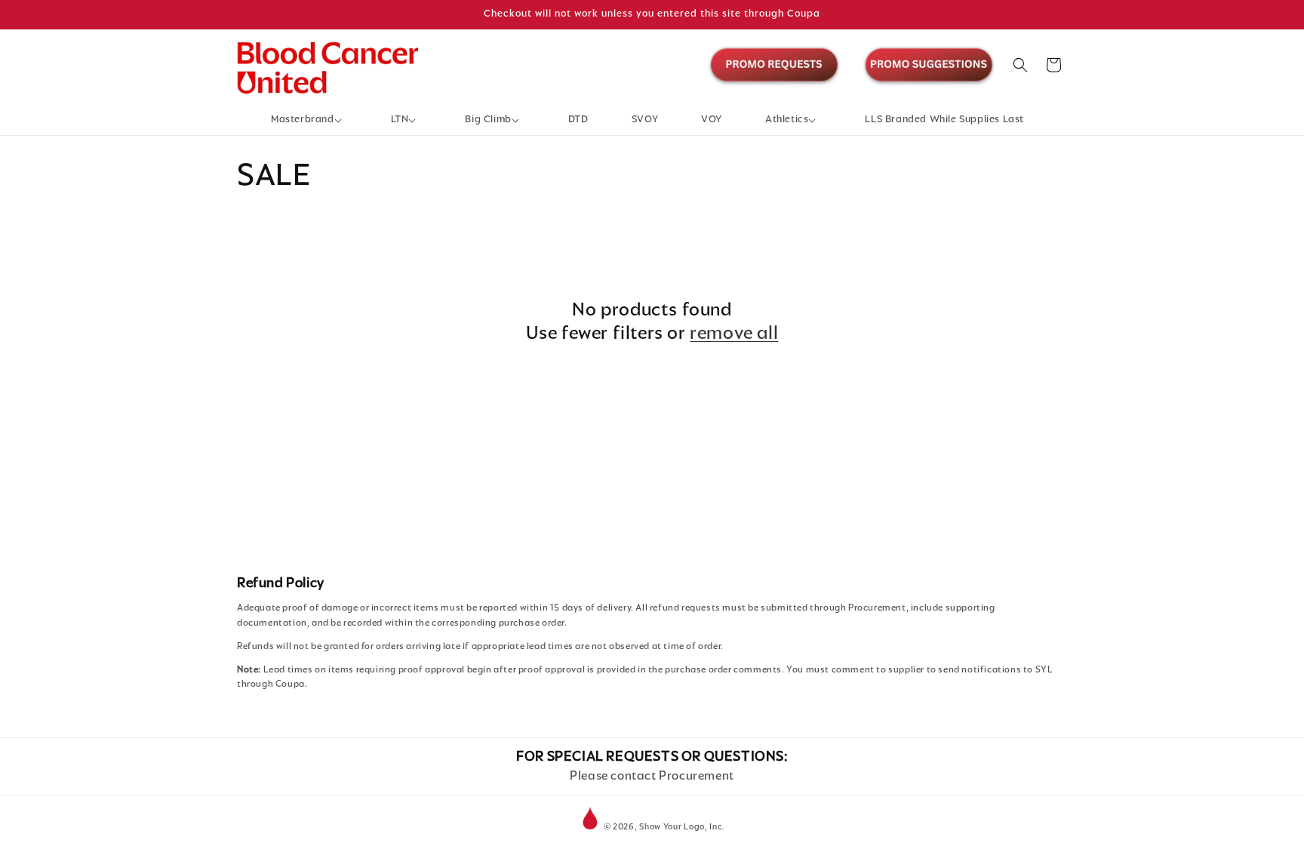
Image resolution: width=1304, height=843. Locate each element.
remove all (734, 332)
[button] (309, 119)
